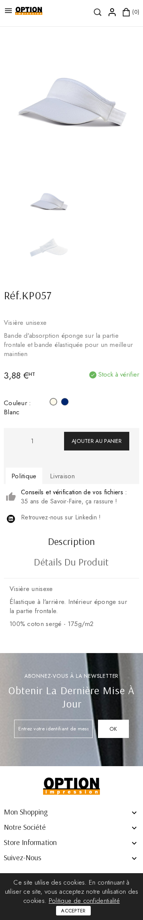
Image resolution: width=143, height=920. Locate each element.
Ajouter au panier (97, 441)
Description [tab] (71, 542)
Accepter (73, 910)
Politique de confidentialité (84, 900)
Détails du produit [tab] (71, 562)
